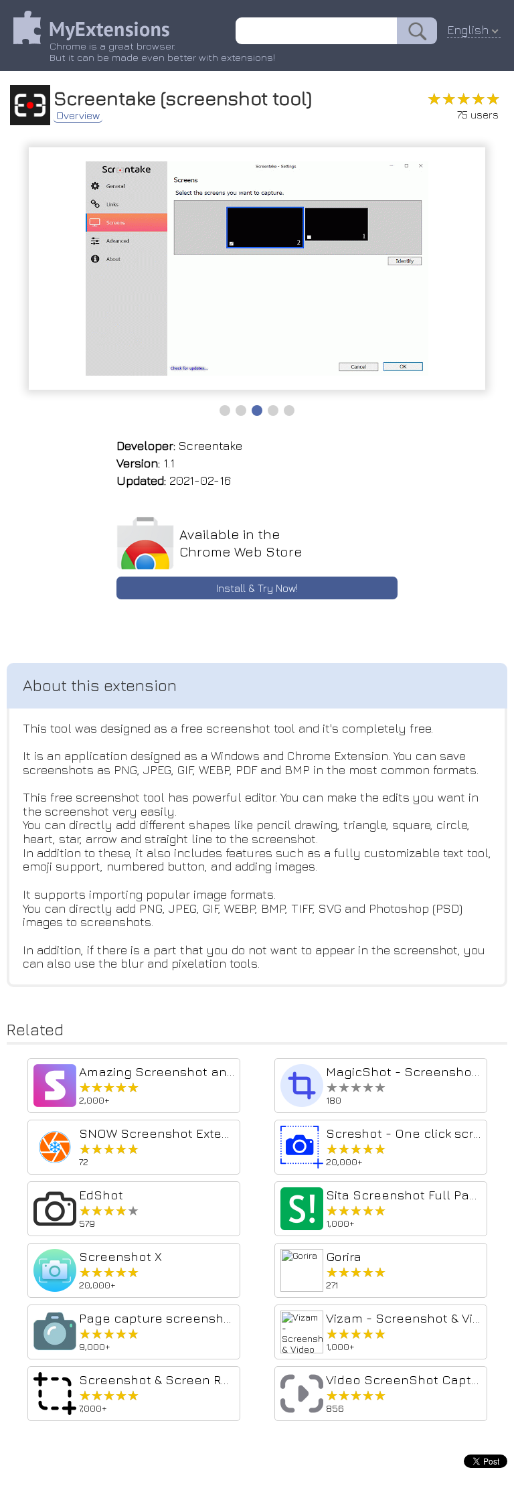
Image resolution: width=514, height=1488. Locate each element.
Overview (78, 115)
